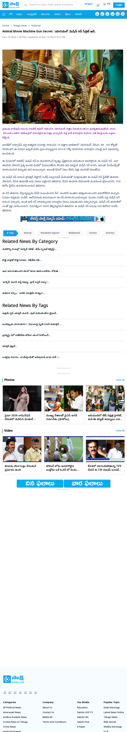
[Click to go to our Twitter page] (107, 14)
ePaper (89, 4)
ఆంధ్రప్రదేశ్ (31, 14)
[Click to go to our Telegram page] (31, 692)
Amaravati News (12, 712)
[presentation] (7, 398)
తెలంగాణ (45, 14)
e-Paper (81, 727)
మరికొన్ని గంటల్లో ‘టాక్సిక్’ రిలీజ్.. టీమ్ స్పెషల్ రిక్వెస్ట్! (58, 249)
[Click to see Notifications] (98, 5)
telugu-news (20, 25)
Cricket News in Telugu (15, 722)
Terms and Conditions (54, 722)
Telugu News (110, 717)
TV (108, 4)
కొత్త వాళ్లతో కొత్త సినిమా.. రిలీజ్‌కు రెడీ (61, 260)
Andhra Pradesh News (15, 717)
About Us (47, 707)
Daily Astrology (112, 707)
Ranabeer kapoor (50, 233)
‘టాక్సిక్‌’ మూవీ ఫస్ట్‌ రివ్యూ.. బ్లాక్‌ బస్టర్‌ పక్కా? (58, 282)
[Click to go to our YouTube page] (118, 14)
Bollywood (74, 233)
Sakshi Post (83, 722)
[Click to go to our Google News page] (123, 14)
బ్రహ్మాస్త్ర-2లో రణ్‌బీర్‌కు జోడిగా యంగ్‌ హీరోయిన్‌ (57, 335)
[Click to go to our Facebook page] (97, 14)
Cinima (93, 233)
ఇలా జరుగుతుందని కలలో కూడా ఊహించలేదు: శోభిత (61, 271)
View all (120, 380)
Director (110, 233)
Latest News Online (114, 712)
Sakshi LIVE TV (85, 712)
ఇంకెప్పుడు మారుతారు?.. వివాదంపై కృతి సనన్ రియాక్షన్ (62, 324)
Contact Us (48, 712)
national (36, 25)
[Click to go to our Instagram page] (112, 14)
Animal (27, 233)
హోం (11, 14)
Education (82, 707)
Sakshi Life (82, 717)
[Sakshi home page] (13, 679)
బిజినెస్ (78, 14)
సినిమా (58, 14)
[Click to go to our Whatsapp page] (102, 14)
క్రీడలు (68, 14)
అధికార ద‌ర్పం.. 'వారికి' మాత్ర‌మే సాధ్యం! (61, 293)
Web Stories (110, 722)
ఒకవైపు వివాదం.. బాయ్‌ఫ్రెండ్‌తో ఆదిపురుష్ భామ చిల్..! (61, 357)
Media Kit (48, 717)
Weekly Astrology (113, 727)
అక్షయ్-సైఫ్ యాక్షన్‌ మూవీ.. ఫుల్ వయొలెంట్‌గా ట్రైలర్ (60, 313)
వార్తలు (19, 14)
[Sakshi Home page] (10, 5)
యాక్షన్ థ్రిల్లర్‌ (58, 346)
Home (5, 25)
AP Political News (12, 707)
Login (119, 5)
